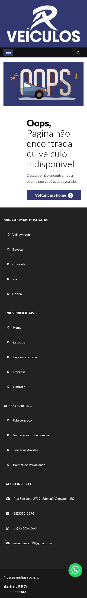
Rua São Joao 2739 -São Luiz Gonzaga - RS (43, 498)
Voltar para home (51, 195)
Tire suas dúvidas (25, 450)
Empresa (19, 372)
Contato (18, 387)
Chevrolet (19, 264)
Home (17, 327)
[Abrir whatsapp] (75, 569)
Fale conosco (22, 420)
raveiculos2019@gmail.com (32, 543)
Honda (17, 294)
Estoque (18, 342)
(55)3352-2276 (23, 513)
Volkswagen (21, 234)
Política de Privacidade (28, 465)
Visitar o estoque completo (32, 435)
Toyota (17, 249)
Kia (14, 279)
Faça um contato (24, 357)
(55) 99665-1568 (24, 528)
